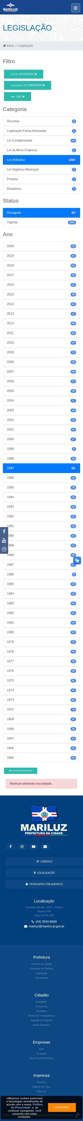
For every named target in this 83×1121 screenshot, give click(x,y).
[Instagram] (4, 549)
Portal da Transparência (41, 1015)
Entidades (41, 1001)
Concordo (62, 1107)
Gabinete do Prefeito (41, 968)
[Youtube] (4, 540)
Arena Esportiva (42, 1024)
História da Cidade (41, 963)
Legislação (41, 973)
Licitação (41, 1053)
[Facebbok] (10, 847)
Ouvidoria (41, 1011)
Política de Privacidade (27, 1106)
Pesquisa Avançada (21, 771)
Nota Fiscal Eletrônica (41, 1058)
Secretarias (41, 977)
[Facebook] (4, 531)
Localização (45, 872)
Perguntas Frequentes (45, 884)
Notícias (41, 1091)
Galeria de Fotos (41, 1086)
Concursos (41, 1006)
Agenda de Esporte (41, 1020)
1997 (16, 96)
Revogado (23, 74)
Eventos (41, 1082)
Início (10, 45)
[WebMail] (45, 847)
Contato (45, 861)
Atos (41, 1048)
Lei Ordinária (26, 85)
